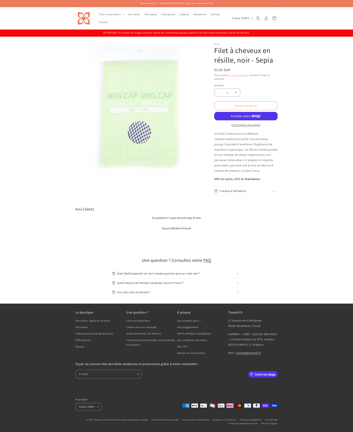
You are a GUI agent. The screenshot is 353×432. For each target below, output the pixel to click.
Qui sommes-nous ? (189, 320)
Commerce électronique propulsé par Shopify (126, 419)
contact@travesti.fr (248, 353)
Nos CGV (182, 346)
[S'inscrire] (137, 374)
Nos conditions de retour (192, 340)
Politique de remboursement (165, 419)
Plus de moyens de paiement (245, 124)
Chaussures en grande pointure (94, 333)
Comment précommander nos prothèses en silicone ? (150, 342)
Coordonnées (271, 419)
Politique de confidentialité (196, 419)
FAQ (207, 260)
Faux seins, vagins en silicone (92, 320)
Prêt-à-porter (83, 340)
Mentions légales (269, 423)
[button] (111, 14)
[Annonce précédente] (77, 3)
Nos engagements (188, 327)
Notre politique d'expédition (194, 333)
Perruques (81, 327)
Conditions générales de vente (243, 423)
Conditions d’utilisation (224, 419)
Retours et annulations (191, 353)
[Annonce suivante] (276, 3)
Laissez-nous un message (141, 327)
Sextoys (79, 346)
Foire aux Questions (138, 320)
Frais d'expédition (239, 75)
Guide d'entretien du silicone (143, 333)
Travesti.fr (99, 419)
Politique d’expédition (250, 419)
